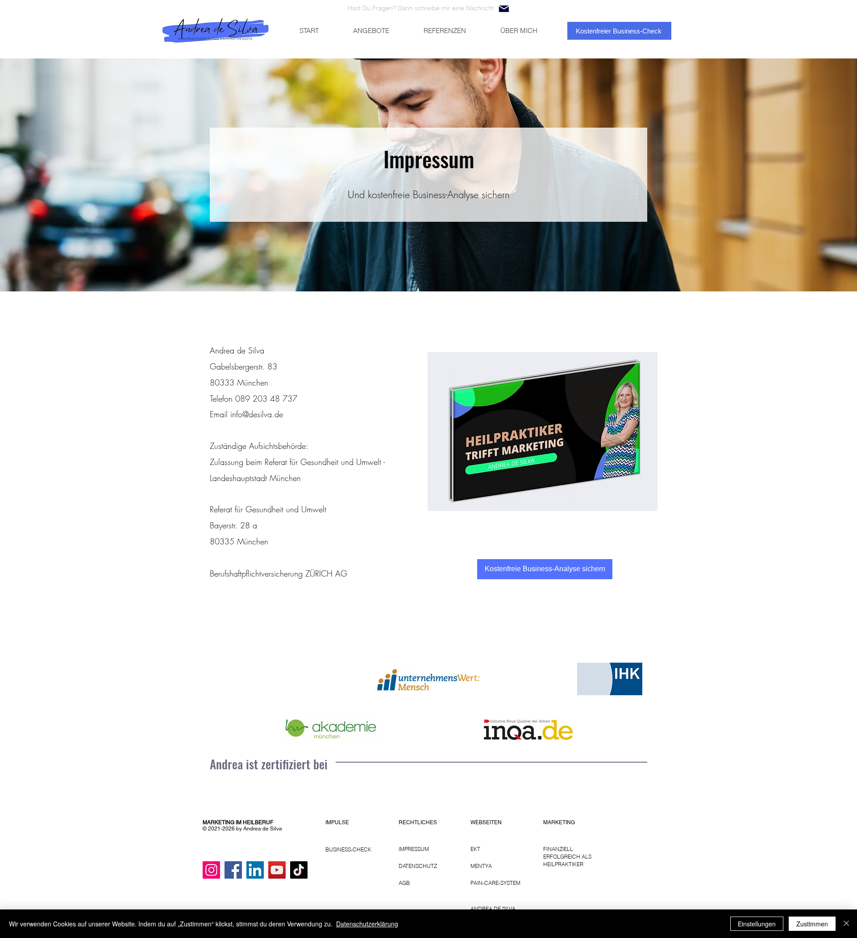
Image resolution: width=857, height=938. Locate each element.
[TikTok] (299, 870)
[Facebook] (233, 870)
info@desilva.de (256, 414)
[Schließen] (846, 924)
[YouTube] (277, 870)
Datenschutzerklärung (367, 923)
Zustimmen (812, 923)
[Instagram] (211, 870)
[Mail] (504, 8)
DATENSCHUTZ (418, 866)
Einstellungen (757, 923)
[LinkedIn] (255, 870)
